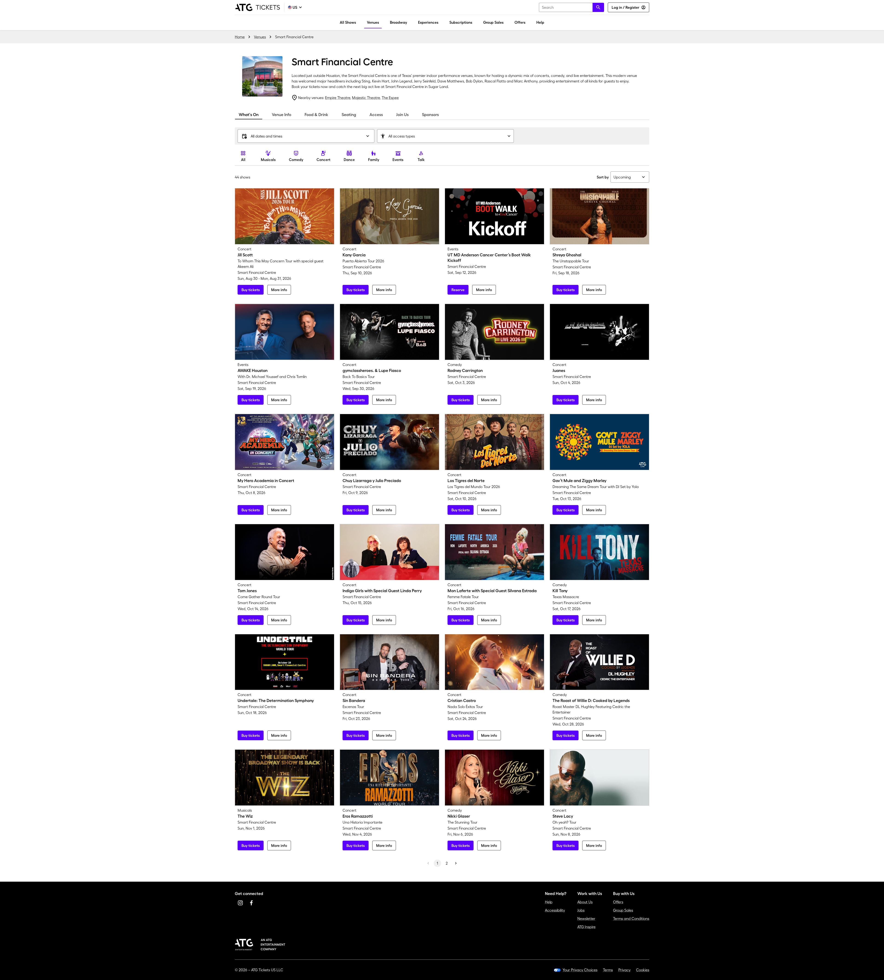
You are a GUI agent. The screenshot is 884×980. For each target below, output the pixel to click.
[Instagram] (240, 902)
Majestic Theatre (366, 98)
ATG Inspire (586, 927)
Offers (520, 22)
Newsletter (586, 918)
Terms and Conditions (631, 918)
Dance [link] (349, 160)
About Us (585, 902)
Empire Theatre (337, 98)
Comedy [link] (296, 160)
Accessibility (555, 910)
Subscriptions (460, 22)
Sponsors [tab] (430, 114)
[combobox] (571, 7)
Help (540, 22)
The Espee (390, 98)
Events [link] (398, 160)
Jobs (580, 910)
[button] (306, 136)
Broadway (398, 22)
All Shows (348, 22)
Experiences (428, 22)
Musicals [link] (268, 160)
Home (240, 37)
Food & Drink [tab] (316, 114)
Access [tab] (376, 114)
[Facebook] (251, 902)
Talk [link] (421, 160)
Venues (373, 22)
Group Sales (493, 22)
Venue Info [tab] (281, 114)
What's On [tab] (249, 114)
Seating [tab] (349, 114)
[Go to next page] (455, 863)
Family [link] (373, 160)
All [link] (243, 160)
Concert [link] (323, 160)
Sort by (603, 177)
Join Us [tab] (402, 114)
